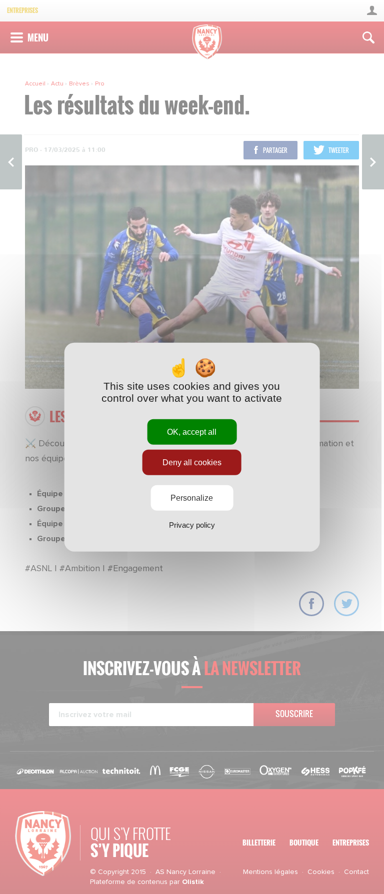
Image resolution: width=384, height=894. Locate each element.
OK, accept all (191, 431)
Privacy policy (192, 525)
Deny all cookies (192, 462)
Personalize (191, 498)
